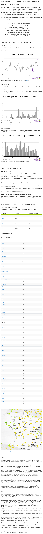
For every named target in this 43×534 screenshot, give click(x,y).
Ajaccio (3, 289)
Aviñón (3, 246)
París (2, 297)
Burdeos (3, 347)
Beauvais (3, 312)
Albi (2, 281)
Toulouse (3, 342)
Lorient (3, 398)
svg (26, 80)
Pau (2, 363)
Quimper (3, 401)
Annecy (3, 221)
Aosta (3, 228)
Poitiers (3, 360)
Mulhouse (3, 291)
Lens (2, 309)
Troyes (3, 266)
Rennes (3, 385)
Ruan (2, 332)
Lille (2, 307)
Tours (3, 350)
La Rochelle (4, 378)
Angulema (3, 355)
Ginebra (3, 226)
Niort (2, 365)
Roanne (3, 248)
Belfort (3, 317)
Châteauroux (4, 284)
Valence (3, 218)
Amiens (3, 324)
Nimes (3, 243)
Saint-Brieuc (4, 396)
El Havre (3, 368)
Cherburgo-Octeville (5, 391)
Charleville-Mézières (5, 380)
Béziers (3, 375)
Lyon (2, 223)
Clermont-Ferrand (5, 271)
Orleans (3, 286)
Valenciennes (4, 340)
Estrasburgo (4, 256)
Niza (2, 269)
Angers (3, 357)
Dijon (2, 261)
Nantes (3, 393)
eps (27, 80)
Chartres (3, 335)
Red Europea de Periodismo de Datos (22, 485)
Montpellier (3, 388)
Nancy (3, 302)
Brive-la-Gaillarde (5, 330)
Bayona (3, 373)
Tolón (2, 345)
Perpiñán (3, 294)
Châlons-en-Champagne (6, 279)
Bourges (3, 253)
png (24, 80)
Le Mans (3, 352)
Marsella (3, 370)
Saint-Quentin (4, 337)
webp (13, 451)
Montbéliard (4, 319)
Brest (2, 403)
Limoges (3, 327)
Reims (3, 276)
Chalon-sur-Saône (5, 258)
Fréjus (3, 299)
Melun (3, 274)
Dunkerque (3, 304)
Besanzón (3, 314)
